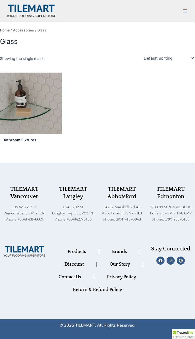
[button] (183, 334)
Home (5, 30)
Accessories (23, 30)
